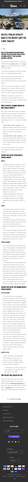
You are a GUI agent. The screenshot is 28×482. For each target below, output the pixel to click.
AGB (15, 478)
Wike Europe (13, 474)
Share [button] (4, 49)
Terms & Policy (7, 413)
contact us (9, 387)
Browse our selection (17, 383)
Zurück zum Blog (15, 399)
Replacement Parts (8, 417)
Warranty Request (8, 420)
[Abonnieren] (22, 431)
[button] (3, 5)
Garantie (5, 410)
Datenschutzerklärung (20, 476)
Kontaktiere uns (7, 406)
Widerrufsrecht (11, 476)
